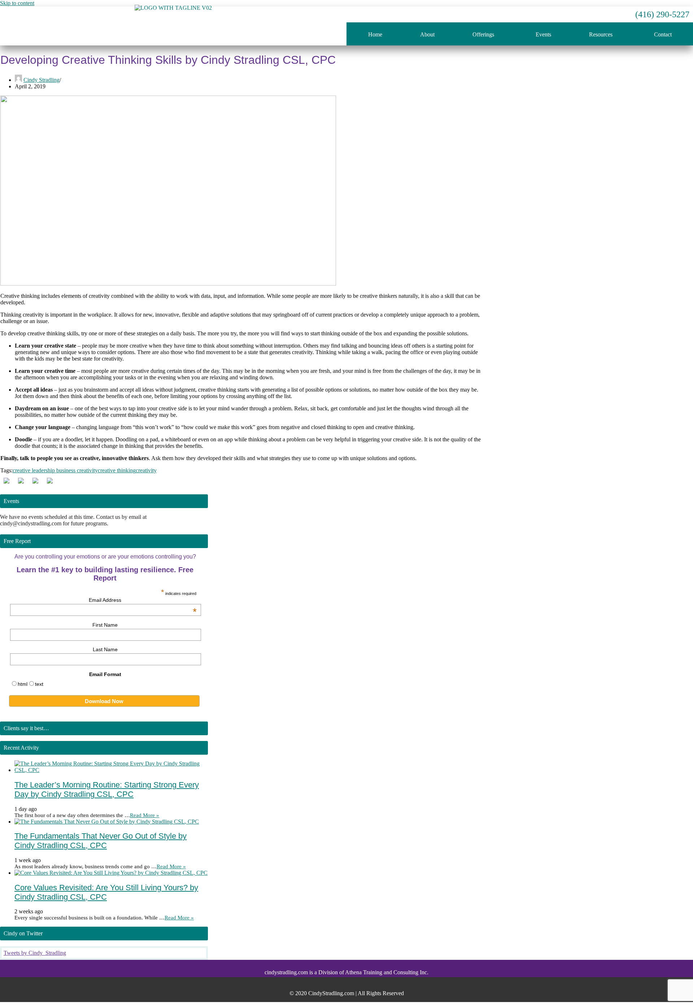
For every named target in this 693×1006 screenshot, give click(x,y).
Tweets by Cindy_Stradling (35, 953)
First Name (105, 625)
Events (543, 34)
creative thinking (117, 470)
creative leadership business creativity (55, 470)
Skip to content (17, 3)
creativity (146, 470)
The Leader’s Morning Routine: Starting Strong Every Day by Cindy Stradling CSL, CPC (106, 789)
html (22, 684)
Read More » (144, 815)
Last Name (105, 649)
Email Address (143, 600)
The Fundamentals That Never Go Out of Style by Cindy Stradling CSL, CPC (100, 840)
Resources (601, 34)
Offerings (483, 34)
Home (375, 34)
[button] (485, 34)
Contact (663, 34)
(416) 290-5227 (662, 14)
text (39, 684)
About (427, 34)
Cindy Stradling (41, 80)
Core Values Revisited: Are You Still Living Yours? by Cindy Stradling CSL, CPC (106, 892)
